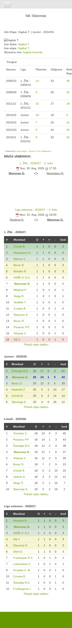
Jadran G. (19, 476)
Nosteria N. (20, 520)
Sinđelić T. (20, 302)
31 (68, 122)
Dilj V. (17, 339)
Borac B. (19, 265)
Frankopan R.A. (23, 557)
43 (68, 92)
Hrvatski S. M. (22, 570)
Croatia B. (20, 308)
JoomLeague (21, 151)
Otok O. (18, 551)
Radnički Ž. (19, 389)
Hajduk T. (24, 44)
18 (68, 103)
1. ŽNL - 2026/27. (30, 163)
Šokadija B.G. (20, 371)
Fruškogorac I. (22, 588)
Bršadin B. (20, 271)
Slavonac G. (22, 283)
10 (37, 115)
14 (37, 80)
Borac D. (17, 383)
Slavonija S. (19, 402)
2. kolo (48, 163)
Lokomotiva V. (22, 564)
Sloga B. (19, 296)
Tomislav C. (20, 433)
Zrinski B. (19, 246)
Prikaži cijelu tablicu (36, 344)
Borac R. (19, 321)
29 (68, 129)
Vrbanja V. (20, 333)
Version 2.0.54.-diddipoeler (40, 151)
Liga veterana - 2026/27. (30, 209)
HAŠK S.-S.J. (22, 277)
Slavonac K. (21, 314)
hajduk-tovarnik (32, 52)
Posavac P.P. (22, 327)
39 (68, 80)
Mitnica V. (20, 258)
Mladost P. (20, 289)
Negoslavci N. (22, 252)
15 (37, 103)
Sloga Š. (18, 483)
